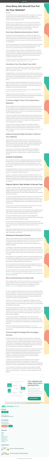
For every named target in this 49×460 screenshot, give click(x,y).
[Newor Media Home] (10, 406)
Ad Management (4, 422)
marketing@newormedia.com (7, 416)
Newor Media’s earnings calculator (17, 91)
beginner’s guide (28, 61)
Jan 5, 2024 (8, 12)
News (2, 435)
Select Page (24, 1)
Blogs (2, 432)
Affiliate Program (4, 437)
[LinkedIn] (5, 412)
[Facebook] (2, 412)
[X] (7, 412)
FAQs (2, 434)
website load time (12, 286)
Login (10, 426)
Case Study (3, 438)
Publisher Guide (4, 440)
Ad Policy (3, 441)
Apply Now (4, 426)
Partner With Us (34, 398)
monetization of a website (32, 94)
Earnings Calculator (5, 423)
